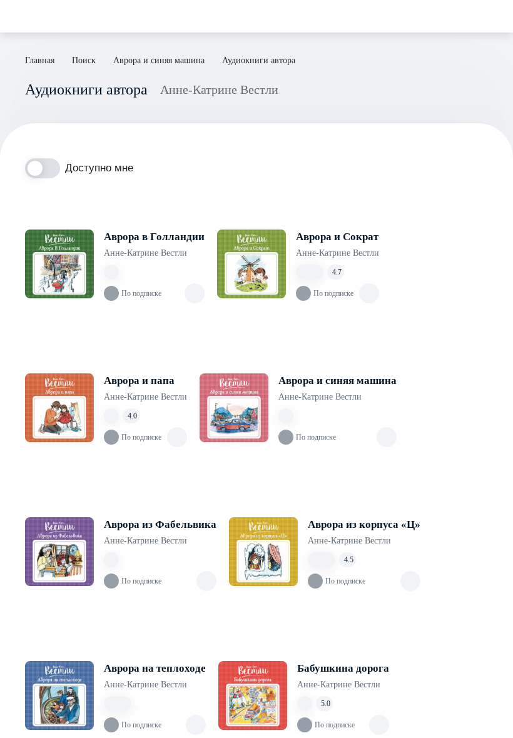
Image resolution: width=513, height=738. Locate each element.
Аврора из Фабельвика (160, 524)
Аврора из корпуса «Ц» (364, 524)
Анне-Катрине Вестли (145, 253)
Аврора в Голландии (154, 237)
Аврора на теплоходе (155, 668)
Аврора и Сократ (337, 237)
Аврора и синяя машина (337, 381)
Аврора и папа (139, 381)
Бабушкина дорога (343, 668)
